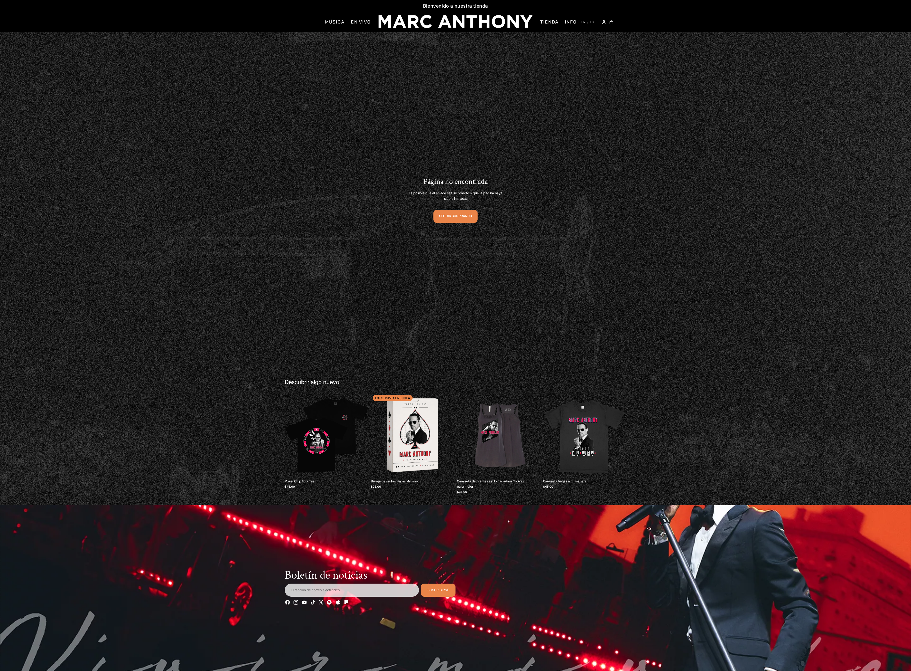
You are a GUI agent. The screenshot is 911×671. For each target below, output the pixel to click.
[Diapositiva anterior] (292, 435)
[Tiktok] (313, 602)
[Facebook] (287, 602)
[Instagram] (296, 602)
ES (592, 22)
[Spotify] (329, 602)
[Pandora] (346, 602)
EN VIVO (361, 22)
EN (583, 22)
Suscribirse (438, 590)
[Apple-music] (337, 602)
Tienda (549, 22)
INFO (571, 22)
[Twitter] (321, 602)
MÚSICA (334, 22)
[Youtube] (304, 602)
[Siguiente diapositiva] (361, 435)
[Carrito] (611, 22)
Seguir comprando (455, 216)
